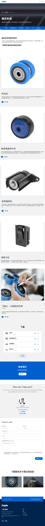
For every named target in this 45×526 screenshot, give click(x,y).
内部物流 (6, 12)
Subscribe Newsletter (35, 499)
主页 (2, 12)
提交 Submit (38, 458)
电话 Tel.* (24, 426)
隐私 (23, 511)
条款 (23, 509)
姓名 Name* (4, 426)
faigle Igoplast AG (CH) (6, 513)
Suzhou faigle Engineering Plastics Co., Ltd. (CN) (11, 516)
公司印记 (24, 513)
